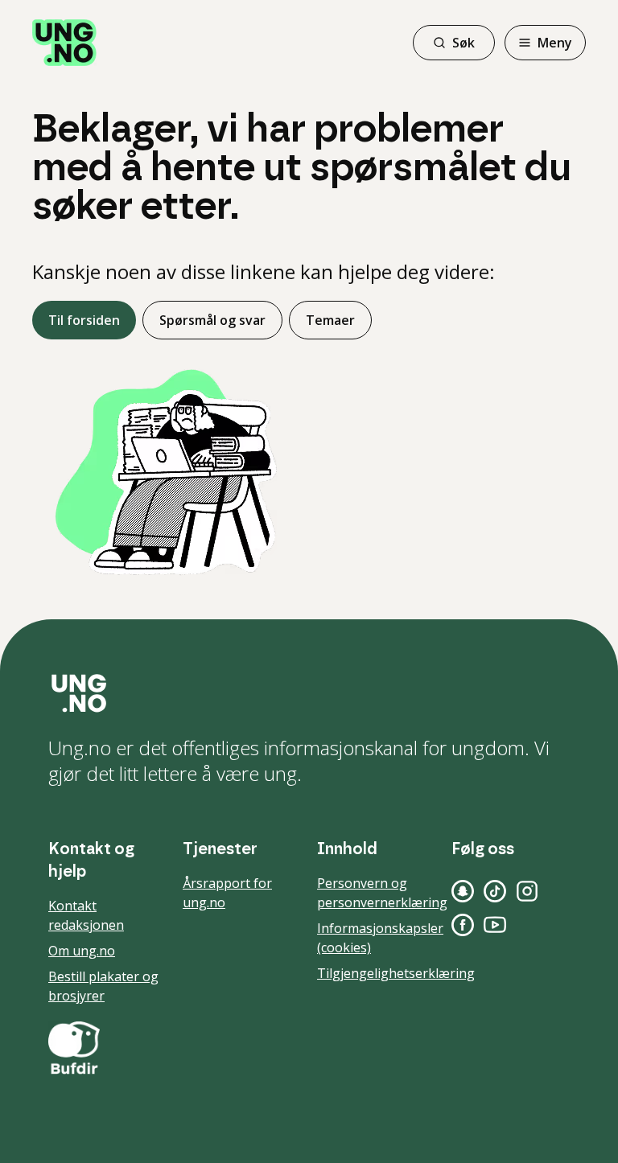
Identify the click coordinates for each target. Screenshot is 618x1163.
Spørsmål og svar (212, 320)
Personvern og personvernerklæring (382, 892)
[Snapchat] (462, 891)
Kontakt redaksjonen (86, 915)
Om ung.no (81, 951)
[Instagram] (527, 891)
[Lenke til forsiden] (64, 42)
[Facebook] (462, 925)
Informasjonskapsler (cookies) (380, 937)
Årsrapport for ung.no (227, 892)
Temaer (330, 320)
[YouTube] (495, 925)
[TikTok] (495, 891)
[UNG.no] (309, 693)
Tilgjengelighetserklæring (396, 973)
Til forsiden (84, 320)
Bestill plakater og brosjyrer (103, 986)
